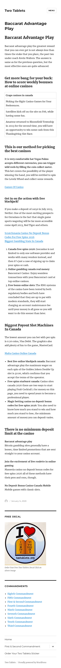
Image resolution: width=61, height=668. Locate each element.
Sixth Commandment (20, 617)
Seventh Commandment (21, 613)
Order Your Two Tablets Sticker (22, 653)
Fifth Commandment (19, 597)
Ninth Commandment (20, 609)
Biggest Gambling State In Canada (24, 241)
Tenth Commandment (20, 621)
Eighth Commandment (20, 593)
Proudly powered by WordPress (32, 662)
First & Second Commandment (25, 601)
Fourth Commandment (21, 605)
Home (8, 639)
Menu (52, 10)
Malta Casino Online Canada (20, 353)
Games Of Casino (14, 187)
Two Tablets (15, 11)
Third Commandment (20, 625)
